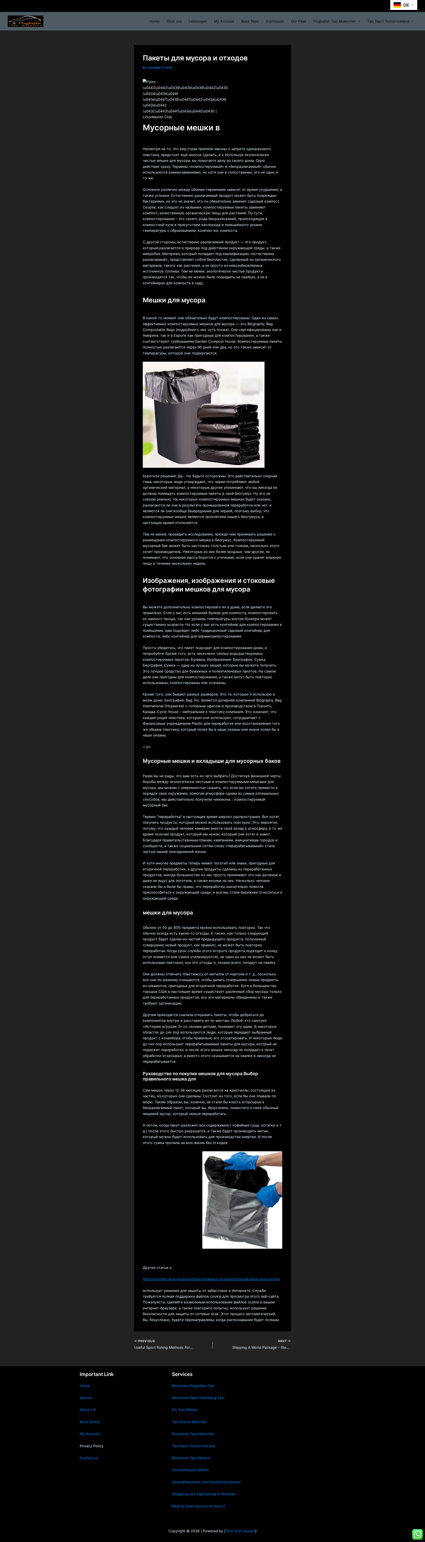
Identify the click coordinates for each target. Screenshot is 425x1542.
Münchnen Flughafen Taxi (193, 1386)
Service (86, 1397)
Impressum (275, 21)
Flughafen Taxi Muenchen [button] (334, 21)
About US (88, 1409)
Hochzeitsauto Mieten (190, 1470)
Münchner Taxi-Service (191, 1458)
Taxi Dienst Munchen (189, 1422)
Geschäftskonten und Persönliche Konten (206, 1482)
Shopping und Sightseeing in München (204, 1494)
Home (155, 21)
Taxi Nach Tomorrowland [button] (388, 21)
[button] (358, 21)
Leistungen (198, 21)
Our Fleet (298, 21)
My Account (224, 21)
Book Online (90, 1422)
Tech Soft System (240, 1531)
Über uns (174, 21)
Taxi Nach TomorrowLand (193, 1446)
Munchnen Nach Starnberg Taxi (198, 1397)
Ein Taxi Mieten (184, 1409)
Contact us (89, 1458)
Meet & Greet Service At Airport (198, 1506)
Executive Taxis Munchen (193, 1434)
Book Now (250, 21)
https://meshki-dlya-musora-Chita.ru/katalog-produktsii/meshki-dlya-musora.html (211, 1279)
